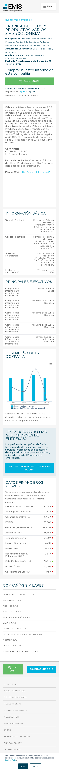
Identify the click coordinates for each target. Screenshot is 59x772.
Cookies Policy (10, 760)
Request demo (12, 704)
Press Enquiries (13, 724)
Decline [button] (36, 766)
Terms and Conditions (17, 737)
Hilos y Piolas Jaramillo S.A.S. (21, 651)
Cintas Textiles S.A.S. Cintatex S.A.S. (23, 634)
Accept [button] (23, 766)
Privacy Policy (12, 743)
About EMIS (10, 684)
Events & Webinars (15, 710)
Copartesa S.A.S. (12, 646)
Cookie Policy (12, 750)
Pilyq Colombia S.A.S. (15, 629)
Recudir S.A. (10, 640)
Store (7, 730)
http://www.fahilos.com (34, 172)
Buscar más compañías (18, 20)
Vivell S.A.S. (9, 623)
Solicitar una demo (41, 669)
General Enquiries (15, 697)
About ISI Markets (14, 691)
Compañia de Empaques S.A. (19, 595)
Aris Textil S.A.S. (12, 612)
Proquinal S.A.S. (12, 601)
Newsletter (11, 717)
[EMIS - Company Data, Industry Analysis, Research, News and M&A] (12, 8)
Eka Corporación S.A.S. (16, 617)
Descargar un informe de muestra (21, 95)
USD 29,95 (31, 81)
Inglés (22, 92)
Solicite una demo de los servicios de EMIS (29, 468)
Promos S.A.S (10, 606)
